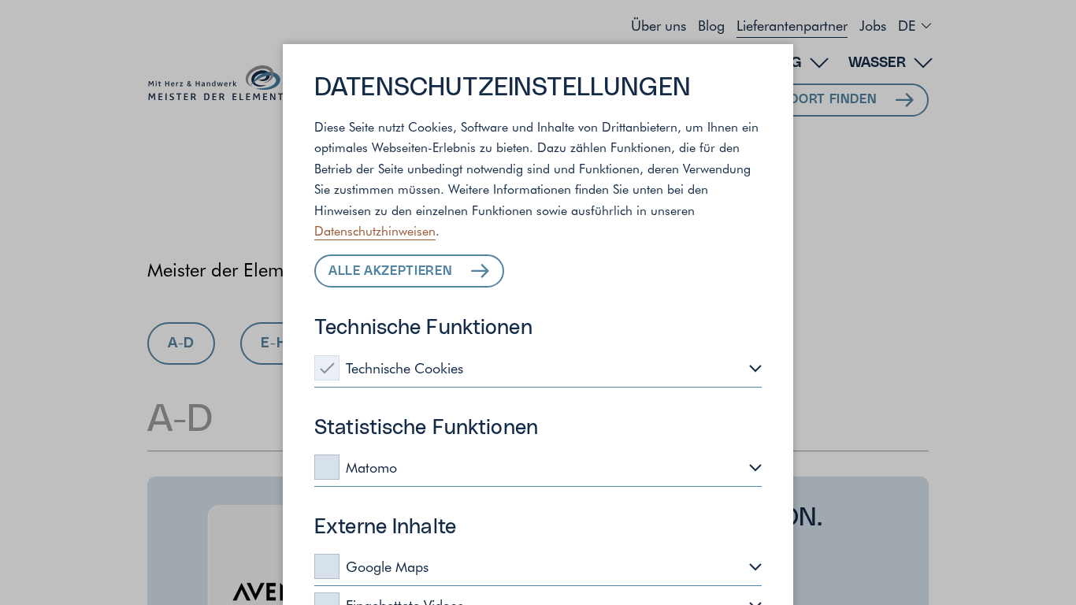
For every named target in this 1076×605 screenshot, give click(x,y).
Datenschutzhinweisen (375, 230)
